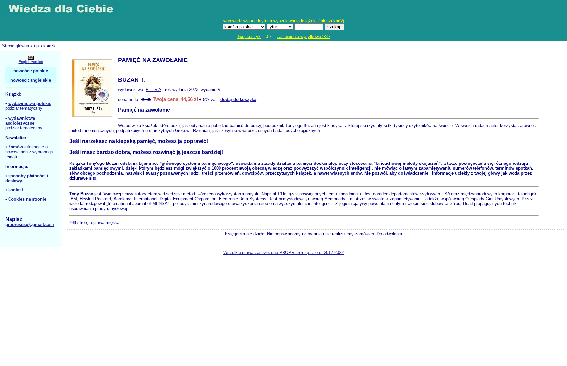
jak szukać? (331, 20)
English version (31, 62)
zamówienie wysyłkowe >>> (303, 36)
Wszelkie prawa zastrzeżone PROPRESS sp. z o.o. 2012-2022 (283, 252)
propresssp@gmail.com (29, 224)
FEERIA (153, 89)
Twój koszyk (249, 36)
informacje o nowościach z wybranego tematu (29, 151)
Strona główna (15, 45)
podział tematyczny (23, 108)
